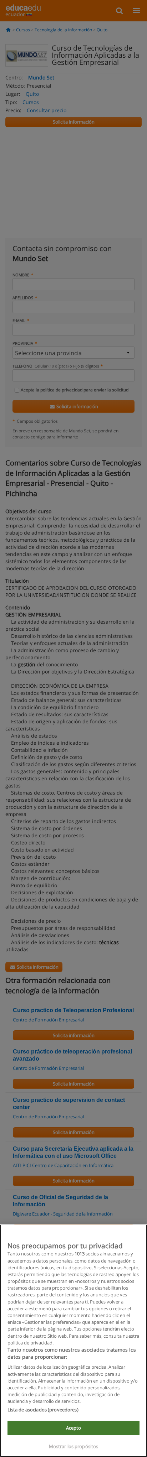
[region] (73, 1340)
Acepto (73, 1428)
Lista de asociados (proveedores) (42, 1409)
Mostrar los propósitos (73, 1446)
